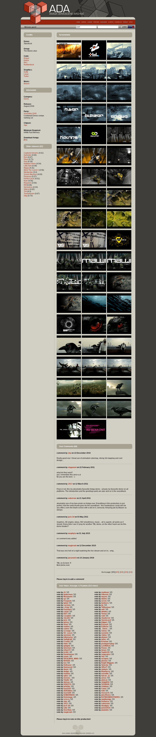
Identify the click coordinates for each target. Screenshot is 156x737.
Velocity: (105, 665)
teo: (65, 663)
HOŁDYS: (68, 684)
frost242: (67, 689)
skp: (65, 701)
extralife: (105, 674)
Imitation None (30, 164)
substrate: (105, 703)
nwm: (66, 644)
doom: (66, 669)
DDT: (66, 614)
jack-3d (71, 517)
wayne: (104, 597)
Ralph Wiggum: (107, 663)
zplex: (66, 676)
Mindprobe (28, 172)
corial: (66, 611)
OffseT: (104, 667)
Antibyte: (105, 686)
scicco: (67, 699)
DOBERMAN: (69, 695)
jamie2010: (106, 708)
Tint (25, 191)
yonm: (66, 656)
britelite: (67, 686)
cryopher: (68, 616)
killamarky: (68, 637)
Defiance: (105, 701)
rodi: (103, 616)
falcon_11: (105, 676)
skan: (66, 624)
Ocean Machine (30, 174)
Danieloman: (69, 654)
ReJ (25, 62)
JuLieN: (67, 618)
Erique (26, 58)
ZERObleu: (68, 691)
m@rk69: (68, 693)
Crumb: (67, 641)
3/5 (121, 572)
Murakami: (68, 597)
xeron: (104, 601)
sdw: (66, 708)
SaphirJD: (105, 652)
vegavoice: (106, 654)
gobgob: (67, 646)
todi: (103, 691)
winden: (104, 611)
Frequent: (68, 601)
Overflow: (68, 710)
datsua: (67, 682)
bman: (104, 650)
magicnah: (68, 712)
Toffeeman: (106, 607)
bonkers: (105, 603)
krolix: (66, 652)
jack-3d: (67, 706)
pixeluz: (104, 661)
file (25, 140)
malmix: (67, 674)
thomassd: (68, 667)
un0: (103, 609)
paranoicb (72, 558)
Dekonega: (68, 697)
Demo (26, 99)
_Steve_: (105, 629)
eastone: (105, 633)
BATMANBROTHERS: (110, 697)
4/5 (117, 572)
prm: (66, 620)
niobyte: (104, 669)
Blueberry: (106, 671)
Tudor (26, 76)
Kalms (26, 60)
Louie (26, 74)
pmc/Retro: (106, 695)
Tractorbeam (29, 194)
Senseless (28, 187)
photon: (104, 637)
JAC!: (66, 703)
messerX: (105, 693)
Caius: (104, 689)
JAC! (70, 484)
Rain (26, 181)
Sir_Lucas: (68, 633)
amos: (104, 678)
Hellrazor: (68, 665)
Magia (26, 168)
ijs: (102, 605)
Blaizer (27, 83)
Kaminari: (68, 609)
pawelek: (105, 710)
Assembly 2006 (30, 113)
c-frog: (66, 607)
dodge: (66, 671)
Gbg (25, 196)
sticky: (104, 631)
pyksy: (66, 622)
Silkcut (26, 189)
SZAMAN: (105, 684)
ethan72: (67, 650)
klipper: (104, 622)
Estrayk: (105, 624)
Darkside (27, 155)
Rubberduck (29, 65)
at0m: (103, 639)
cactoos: (67, 605)
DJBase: (105, 626)
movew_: (67, 678)
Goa (25, 161)
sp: (65, 599)
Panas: (104, 648)
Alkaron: (105, 594)
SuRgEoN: (68, 639)
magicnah (72, 545)
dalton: (104, 599)
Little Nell (28, 166)
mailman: (105, 592)
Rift (25, 185)
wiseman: (68, 648)
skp (69, 453)
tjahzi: (66, 603)
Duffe (26, 72)
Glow (26, 159)
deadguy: (105, 706)
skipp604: (105, 682)
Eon (25, 157)
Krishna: (105, 641)
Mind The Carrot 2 (31, 170)
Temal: (104, 614)
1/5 (130, 572)
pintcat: (104, 680)
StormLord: (106, 620)
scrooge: (67, 631)
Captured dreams (31, 153)
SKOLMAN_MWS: (71, 659)
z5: (65, 592)
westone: (67, 635)
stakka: (67, 626)
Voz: (103, 656)
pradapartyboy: (108, 644)
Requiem (27, 183)
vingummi (72, 467)
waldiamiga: (106, 699)
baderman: (68, 594)
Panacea (27, 176)
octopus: (105, 659)
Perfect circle (29, 179)
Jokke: (104, 635)
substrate (72, 498)
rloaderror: (106, 618)
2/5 (126, 572)
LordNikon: (106, 646)
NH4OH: (67, 661)
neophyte (72, 533)
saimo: (66, 629)
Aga (25, 125)
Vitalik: (66, 680)
